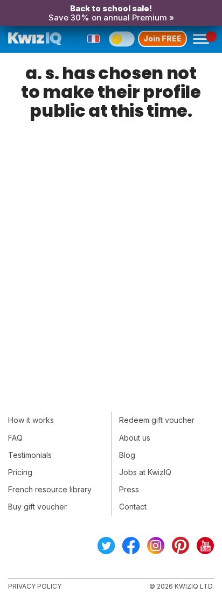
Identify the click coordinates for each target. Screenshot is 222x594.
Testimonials (30, 454)
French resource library (50, 489)
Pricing (20, 472)
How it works (31, 420)
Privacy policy (34, 586)
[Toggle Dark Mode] (122, 38)
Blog (127, 454)
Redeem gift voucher (157, 420)
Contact (133, 506)
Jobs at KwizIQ (145, 472)
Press (129, 489)
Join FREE (162, 38)
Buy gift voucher (37, 506)
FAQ (15, 437)
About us (134, 437)
